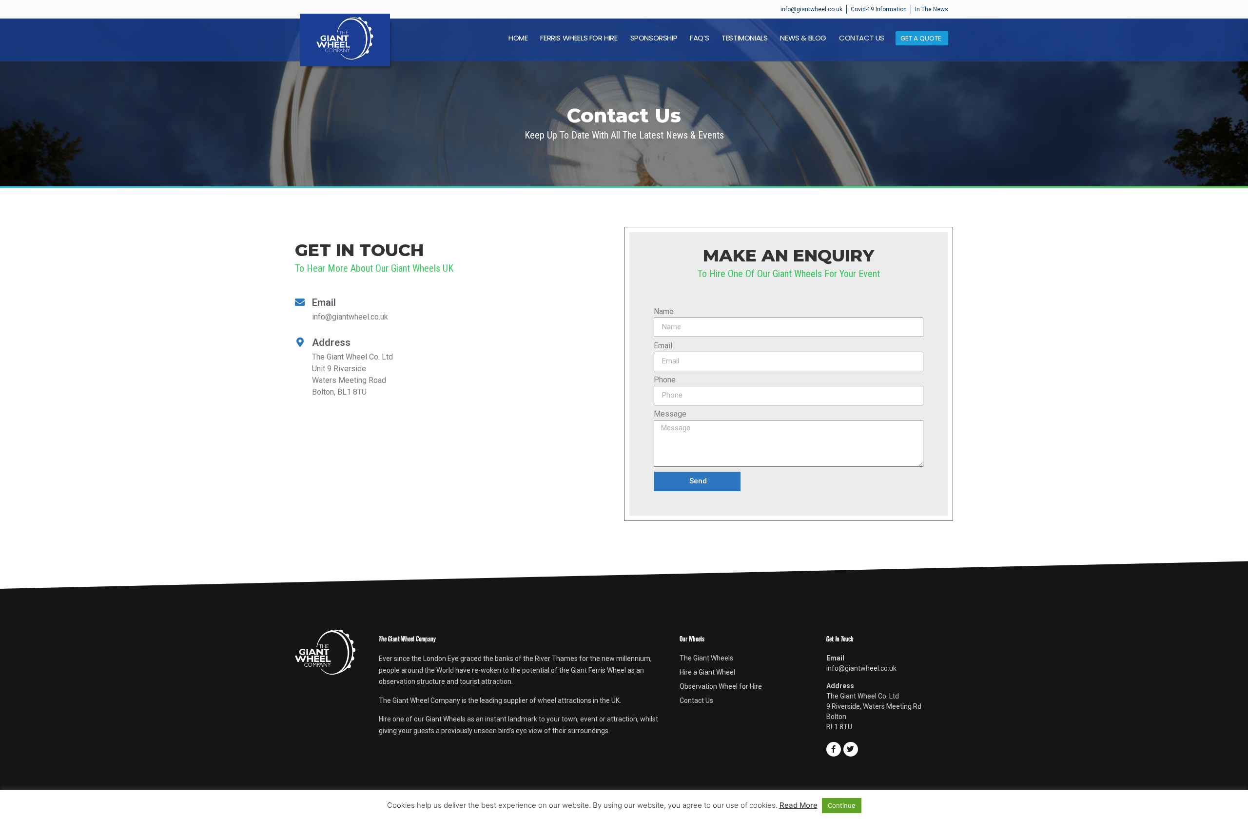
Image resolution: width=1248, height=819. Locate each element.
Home (517, 38)
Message (670, 414)
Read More (799, 805)
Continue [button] (842, 805)
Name (664, 312)
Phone (665, 380)
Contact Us (861, 38)
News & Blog (803, 38)
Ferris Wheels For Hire (578, 38)
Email (663, 346)
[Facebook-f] (833, 749)
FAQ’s (699, 38)
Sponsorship (654, 38)
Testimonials (744, 38)
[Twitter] (850, 749)
